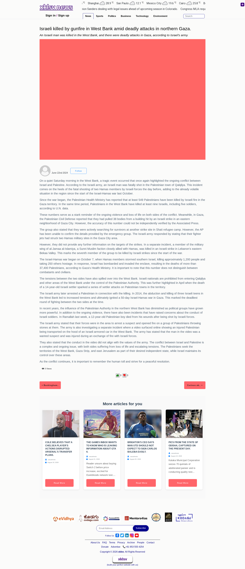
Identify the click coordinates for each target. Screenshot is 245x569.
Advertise (115, 547)
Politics (112, 16)
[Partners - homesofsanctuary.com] (169, 517)
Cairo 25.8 (176, 3)
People (140, 542)
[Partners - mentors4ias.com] (137, 517)
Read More (59, 483)
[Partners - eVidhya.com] (64, 517)
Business (126, 16)
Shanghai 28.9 (87, 3)
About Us (95, 542)
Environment (160, 16)
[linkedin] (127, 535)
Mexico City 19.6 (148, 3)
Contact (150, 542)
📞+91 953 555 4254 (133, 547)
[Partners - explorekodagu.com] (184, 517)
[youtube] (137, 535)
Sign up (63, 15)
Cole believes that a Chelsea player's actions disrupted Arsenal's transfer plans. (58, 448)
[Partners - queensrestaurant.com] (157, 517)
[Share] (242, 4)
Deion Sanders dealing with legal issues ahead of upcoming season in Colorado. (116, 9)
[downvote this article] (124, 375)
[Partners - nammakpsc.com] (112, 517)
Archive (131, 542)
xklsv (122, 559)
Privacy (121, 542)
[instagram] (132, 535)
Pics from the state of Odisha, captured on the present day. (183, 445)
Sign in (51, 15)
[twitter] (122, 535)
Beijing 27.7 (201, 3)
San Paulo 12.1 (116, 3)
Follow (78, 171)
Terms (112, 542)
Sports (99, 16)
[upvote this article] (118, 375)
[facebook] (117, 535)
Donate (105, 547)
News (88, 16)
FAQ (104, 542)
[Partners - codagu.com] (89, 517)
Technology (142, 16)
